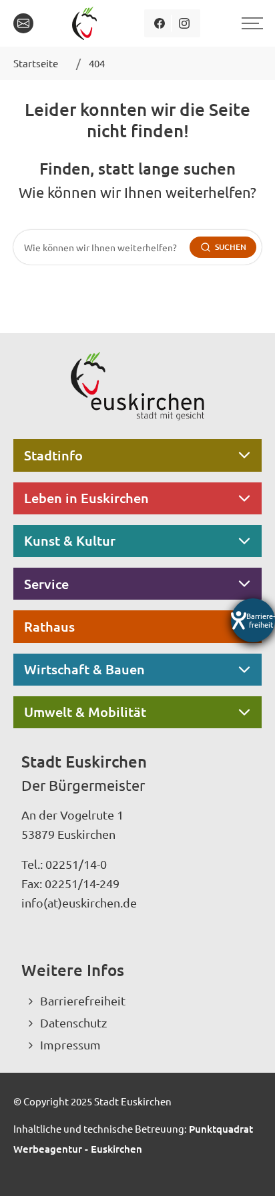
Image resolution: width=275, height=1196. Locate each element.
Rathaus (49, 626)
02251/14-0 (76, 864)
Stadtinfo (53, 455)
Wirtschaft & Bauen (84, 669)
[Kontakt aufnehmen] (23, 23)
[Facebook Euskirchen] (160, 23)
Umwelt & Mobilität (85, 711)
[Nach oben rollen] (247, 1168)
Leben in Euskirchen (86, 497)
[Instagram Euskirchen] (184, 23)
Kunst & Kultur (69, 540)
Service (46, 583)
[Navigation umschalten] (250, 23)
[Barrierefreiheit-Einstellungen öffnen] (253, 620)
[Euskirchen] (87, 23)
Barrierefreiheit (82, 1000)
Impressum (70, 1044)
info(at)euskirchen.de (79, 902)
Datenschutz (73, 1022)
